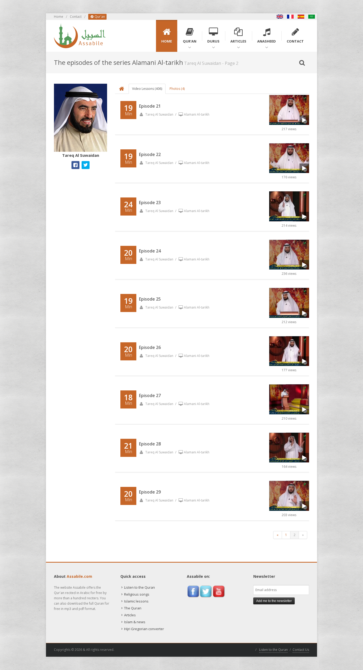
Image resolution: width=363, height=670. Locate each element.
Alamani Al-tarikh (196, 114)
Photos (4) (177, 88)
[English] (280, 16)
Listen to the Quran (139, 587)
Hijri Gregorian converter (144, 628)
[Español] (301, 16)
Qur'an (99, 16)
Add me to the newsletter (274, 601)
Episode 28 (150, 444)
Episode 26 (150, 347)
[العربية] (311, 16)
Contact (76, 16)
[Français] (290, 16)
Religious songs (136, 594)
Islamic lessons (136, 601)
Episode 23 (150, 202)
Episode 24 (150, 251)
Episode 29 (150, 492)
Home (58, 16)
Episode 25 (150, 299)
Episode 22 (150, 154)
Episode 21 (150, 106)
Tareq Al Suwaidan (159, 114)
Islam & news (134, 622)
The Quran (132, 608)
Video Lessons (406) (147, 88)
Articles (130, 615)
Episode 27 (150, 395)
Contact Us (301, 649)
